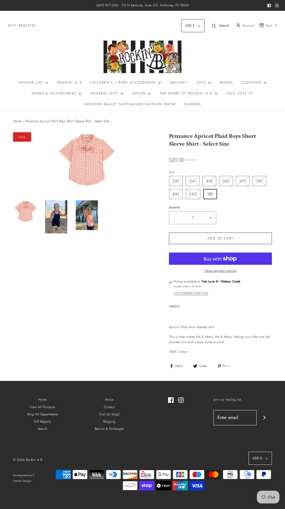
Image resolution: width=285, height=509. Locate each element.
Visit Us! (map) (109, 414)
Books (226, 82)
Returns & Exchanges (109, 428)
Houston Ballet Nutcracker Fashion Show (130, 104)
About (109, 399)
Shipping (109, 421)
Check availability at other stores (191, 293)
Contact (109, 407)
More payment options (221, 270)
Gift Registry (22, 25)
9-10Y (193, 194)
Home (17, 121)
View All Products (42, 407)
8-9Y (176, 194)
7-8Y (259, 181)
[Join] (264, 417)
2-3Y (176, 181)
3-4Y (192, 181)
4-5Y (209, 181)
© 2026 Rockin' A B (27, 459)
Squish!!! (179, 82)
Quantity (174, 207)
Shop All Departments (42, 414)
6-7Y (242, 181)
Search (42, 428)
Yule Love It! (240, 93)
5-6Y (226, 181)
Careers (192, 104)
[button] (25, 211)
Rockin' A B (69, 82)
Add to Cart (220, 238)
